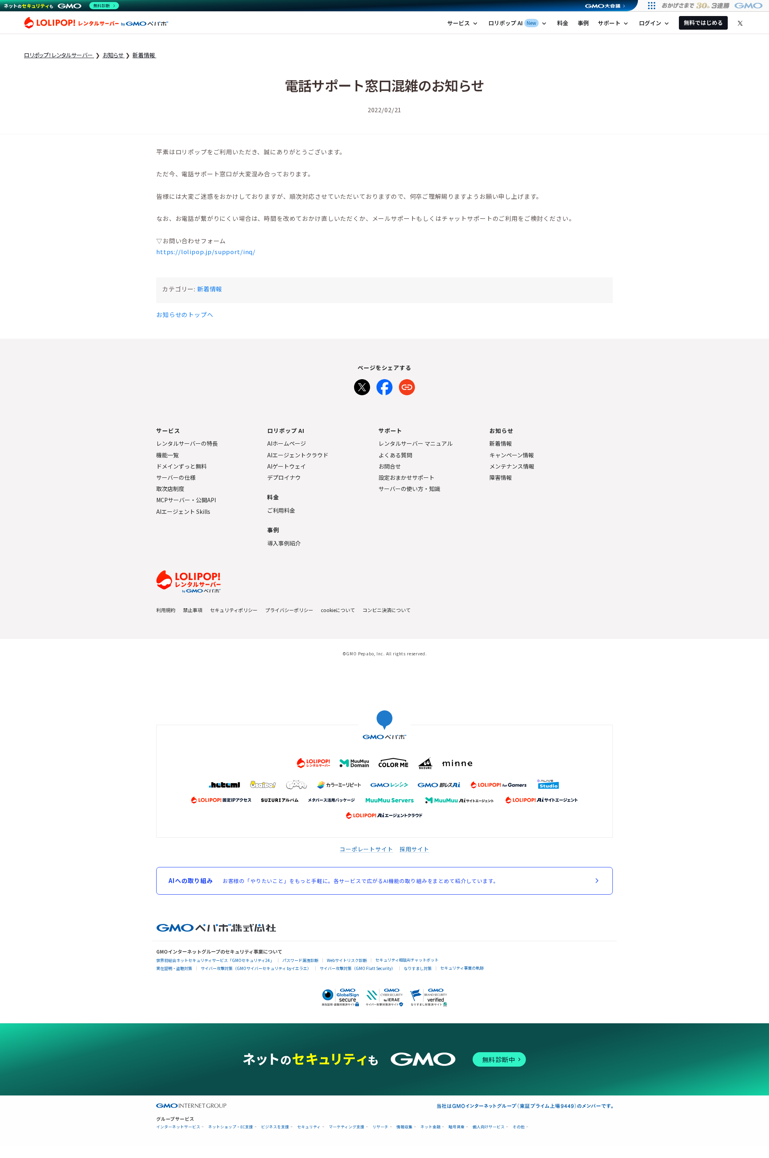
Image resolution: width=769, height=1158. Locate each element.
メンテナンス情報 (511, 466)
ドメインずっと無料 (181, 466)
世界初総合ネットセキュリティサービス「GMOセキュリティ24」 (215, 960)
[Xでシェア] (362, 385)
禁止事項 (192, 609)
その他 (519, 1127)
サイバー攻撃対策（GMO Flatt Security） (357, 968)
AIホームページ (286, 443)
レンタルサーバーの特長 (187, 443)
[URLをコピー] (407, 385)
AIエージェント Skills (183, 511)
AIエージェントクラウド (297, 455)
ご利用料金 (281, 510)
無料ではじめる (703, 22)
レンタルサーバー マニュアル (415, 443)
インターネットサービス (178, 1127)
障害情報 (500, 477)
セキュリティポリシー (234, 609)
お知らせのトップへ (184, 314)
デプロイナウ (284, 477)
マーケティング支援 (346, 1127)
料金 (562, 23)
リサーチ (380, 1127)
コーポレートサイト (366, 849)
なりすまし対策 (418, 968)
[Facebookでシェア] (384, 385)
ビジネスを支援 (275, 1127)
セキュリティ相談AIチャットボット (407, 960)
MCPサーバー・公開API (186, 500)
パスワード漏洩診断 (300, 960)
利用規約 (165, 609)
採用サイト (414, 849)
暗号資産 (457, 1127)
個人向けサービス (489, 1127)
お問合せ (389, 466)
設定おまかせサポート (406, 477)
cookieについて (338, 609)
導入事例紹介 (284, 543)
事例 (583, 23)
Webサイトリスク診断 (347, 960)
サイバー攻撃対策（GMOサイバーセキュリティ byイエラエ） (256, 968)
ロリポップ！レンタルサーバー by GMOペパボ (96, 23)
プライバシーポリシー (289, 609)
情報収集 (405, 1127)
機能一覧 (167, 455)
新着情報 (209, 289)
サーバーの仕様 (175, 477)
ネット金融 (431, 1127)
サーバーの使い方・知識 (409, 489)
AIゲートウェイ (286, 466)
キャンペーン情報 (511, 455)
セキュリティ (309, 1127)
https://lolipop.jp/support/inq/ (206, 251)
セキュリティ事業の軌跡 (462, 968)
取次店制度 (170, 489)
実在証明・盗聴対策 (174, 968)
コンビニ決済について (386, 609)
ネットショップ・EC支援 (230, 1127)
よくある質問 (395, 455)
